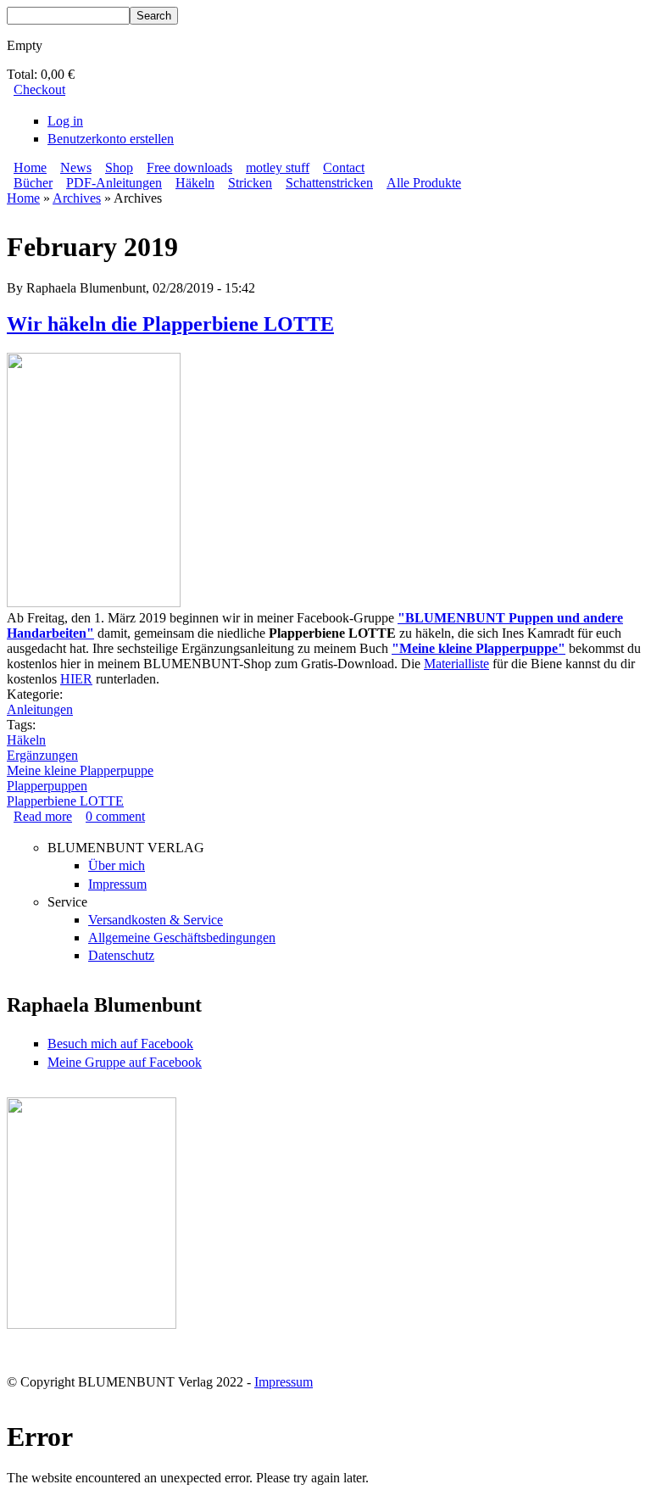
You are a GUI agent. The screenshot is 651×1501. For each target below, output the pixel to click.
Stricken (250, 183)
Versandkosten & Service (155, 919)
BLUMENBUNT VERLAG (125, 847)
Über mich (116, 865)
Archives (77, 198)
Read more (43, 816)
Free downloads (189, 167)
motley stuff (277, 167)
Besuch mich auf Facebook (120, 1043)
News (76, 167)
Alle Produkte (424, 183)
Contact (343, 167)
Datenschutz (121, 955)
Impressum (117, 884)
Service (67, 902)
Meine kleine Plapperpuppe (80, 770)
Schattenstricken (329, 183)
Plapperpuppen (47, 785)
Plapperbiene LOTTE (65, 801)
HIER (76, 679)
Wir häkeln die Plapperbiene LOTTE (170, 324)
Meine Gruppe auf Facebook (124, 1062)
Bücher (33, 183)
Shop (119, 167)
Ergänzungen (42, 755)
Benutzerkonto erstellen (110, 138)
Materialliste (456, 663)
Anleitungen (40, 709)
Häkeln (194, 183)
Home (30, 167)
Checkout (39, 89)
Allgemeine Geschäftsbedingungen (181, 937)
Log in (65, 121)
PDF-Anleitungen (114, 183)
